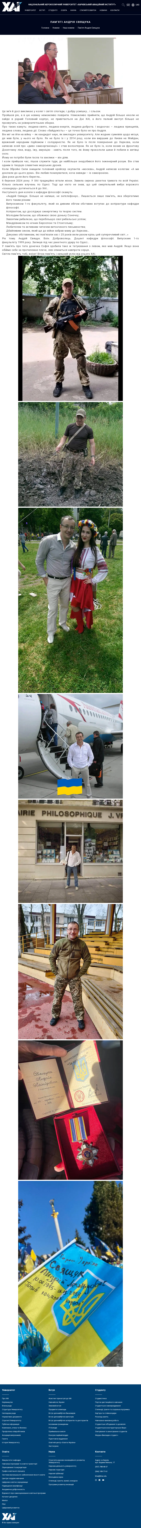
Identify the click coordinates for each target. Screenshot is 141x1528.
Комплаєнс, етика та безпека (14, 1428)
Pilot (4, 1504)
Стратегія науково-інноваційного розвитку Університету (67, 1461)
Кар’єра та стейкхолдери (105, 1413)
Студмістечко (101, 1398)
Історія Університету (11, 1442)
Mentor (5, 1500)
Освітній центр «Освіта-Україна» (62, 1442)
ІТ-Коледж (53, 1428)
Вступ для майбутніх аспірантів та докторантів (68, 1420)
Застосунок (54, 1446)
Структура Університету (12, 1409)
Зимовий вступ (55, 1406)
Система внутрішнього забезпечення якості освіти (23, 1475)
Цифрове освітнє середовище (15, 1482)
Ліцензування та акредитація (14, 1467)
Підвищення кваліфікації (12, 1486)
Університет (30, 10)
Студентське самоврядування (108, 1406)
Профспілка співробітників (13, 1431)
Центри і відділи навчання (13, 1478)
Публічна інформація (10, 1424)
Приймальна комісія (57, 1431)
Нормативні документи (12, 1417)
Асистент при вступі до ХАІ (60, 1398)
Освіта (64, 10)
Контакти (114, 10)
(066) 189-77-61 (101, 1471)
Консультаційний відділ (58, 1435)
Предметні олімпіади (57, 1409)
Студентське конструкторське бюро (110, 1428)
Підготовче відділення (58, 1439)
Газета (5, 1439)
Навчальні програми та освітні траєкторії (19, 1464)
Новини (103, 10)
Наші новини (68, 28)
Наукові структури (56, 1470)
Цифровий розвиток (11, 1508)
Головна (45, 28)
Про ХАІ (5, 1398)
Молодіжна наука (56, 1477)
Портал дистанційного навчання (108, 1402)
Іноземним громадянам (58, 1424)
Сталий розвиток (88, 10)
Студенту (52, 10)
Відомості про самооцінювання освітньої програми (24, 1493)
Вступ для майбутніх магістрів (61, 1417)
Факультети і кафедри (11, 1460)
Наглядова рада (9, 1413)
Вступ (42, 10)
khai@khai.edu (101, 1476)
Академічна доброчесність (13, 1489)
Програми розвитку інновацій (61, 1484)
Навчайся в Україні (56, 1402)
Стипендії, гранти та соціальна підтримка (112, 1409)
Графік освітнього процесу (13, 1471)
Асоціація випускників (11, 1435)
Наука (73, 10)
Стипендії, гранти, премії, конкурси (63, 1481)
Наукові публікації (56, 1473)
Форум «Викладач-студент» (106, 1435)
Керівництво (7, 1402)
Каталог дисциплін (9, 1497)
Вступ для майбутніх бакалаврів (62, 1413)
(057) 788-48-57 (101, 1467)
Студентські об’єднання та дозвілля (110, 1424)
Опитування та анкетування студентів (111, 1431)
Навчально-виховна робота (107, 1420)
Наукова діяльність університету (62, 1466)
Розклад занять (101, 1417)
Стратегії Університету (11, 1420)
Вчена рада (7, 1406)
